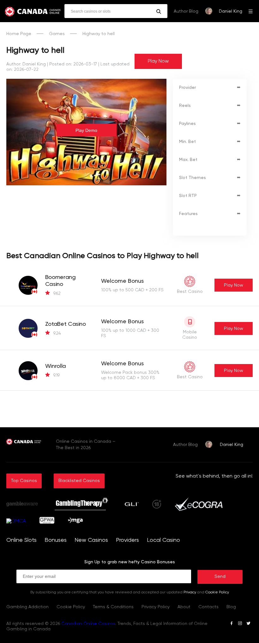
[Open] (251, 11)
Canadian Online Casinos (88, 623)
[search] (158, 11)
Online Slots (21, 540)
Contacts (208, 607)
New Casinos (91, 540)
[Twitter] (248, 624)
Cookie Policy (217, 592)
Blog (231, 607)
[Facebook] (231, 624)
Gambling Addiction (27, 607)
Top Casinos (24, 481)
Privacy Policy (156, 607)
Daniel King (230, 11)
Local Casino (163, 540)
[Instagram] (240, 624)
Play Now (158, 61)
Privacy (190, 592)
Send (220, 576)
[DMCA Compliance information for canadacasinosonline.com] (16, 521)
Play (233, 285)
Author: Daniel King (26, 64)
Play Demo (86, 130)
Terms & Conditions (113, 607)
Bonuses (56, 540)
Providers (127, 540)
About (184, 607)
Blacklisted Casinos (79, 481)
